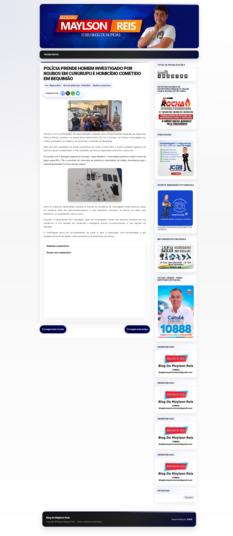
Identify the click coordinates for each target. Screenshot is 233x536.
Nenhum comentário (102, 85)
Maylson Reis (55, 85)
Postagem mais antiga (137, 329)
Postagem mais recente (53, 329)
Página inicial (51, 54)
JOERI (189, 519)
